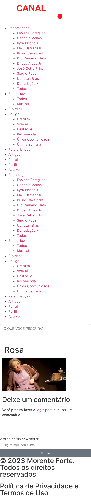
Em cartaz (16, 94)
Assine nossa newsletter (19, 439)
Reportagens (18, 28)
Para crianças (19, 149)
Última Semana (29, 144)
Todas (22, 89)
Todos (22, 99)
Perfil (12, 164)
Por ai (13, 159)
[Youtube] (5, 430)
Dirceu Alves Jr (29, 63)
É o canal (15, 109)
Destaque (24, 129)
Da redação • (28, 83)
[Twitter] (17, 430)
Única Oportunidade (33, 139)
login (40, 410)
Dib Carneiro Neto (31, 58)
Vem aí (22, 124)
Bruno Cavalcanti (30, 53)
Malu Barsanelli (29, 48)
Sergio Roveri (28, 73)
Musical (23, 104)
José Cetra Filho (30, 68)
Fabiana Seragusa (31, 33)
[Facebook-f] (28, 430)
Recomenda (26, 134)
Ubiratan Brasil (28, 78)
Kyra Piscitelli (27, 43)
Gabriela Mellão (29, 38)
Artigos (14, 154)
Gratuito (23, 119)
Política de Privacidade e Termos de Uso (39, 489)
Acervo (14, 170)
